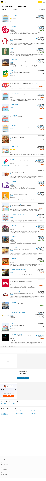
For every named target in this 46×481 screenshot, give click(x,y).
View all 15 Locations (40, 237)
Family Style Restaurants (30, 335)
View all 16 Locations (40, 83)
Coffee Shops (24, 194)
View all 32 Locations (40, 182)
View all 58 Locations (40, 16)
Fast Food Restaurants (14, 39)
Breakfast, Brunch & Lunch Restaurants (33, 61)
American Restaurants (21, 259)
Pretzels (19, 314)
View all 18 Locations (40, 226)
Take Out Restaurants (26, 72)
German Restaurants (19, 413)
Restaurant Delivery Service (25, 160)
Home (2, 346)
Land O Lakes (3, 403)
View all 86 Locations (40, 71)
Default (42, 9)
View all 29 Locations (40, 27)
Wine (23, 325)
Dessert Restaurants (34, 410)
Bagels (19, 172)
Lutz (7, 346)
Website (11, 29)
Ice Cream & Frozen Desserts (23, 83)
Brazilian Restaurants (4, 414)
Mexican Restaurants (21, 303)
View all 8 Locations (40, 94)
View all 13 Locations (40, 313)
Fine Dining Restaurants (20, 410)
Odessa (13, 403)
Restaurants (20, 39)
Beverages (22, 172)
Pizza (19, 137)
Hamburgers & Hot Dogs (22, 61)
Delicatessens (20, 147)
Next (29, 351)
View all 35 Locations (40, 49)
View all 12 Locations (40, 281)
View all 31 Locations (40, 160)
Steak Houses (33, 413)
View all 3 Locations (40, 215)
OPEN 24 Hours (16, 12)
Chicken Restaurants (23, 226)
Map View (4, 9)
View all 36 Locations (40, 60)
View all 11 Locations (40, 38)
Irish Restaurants (4, 413)
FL (4, 346)
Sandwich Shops (21, 94)
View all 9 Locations (40, 193)
